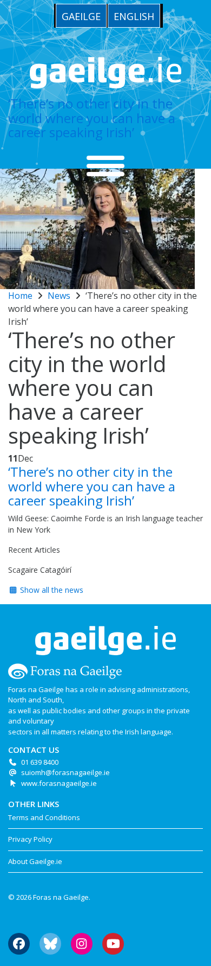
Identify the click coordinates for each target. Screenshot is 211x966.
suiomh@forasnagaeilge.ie (65, 772)
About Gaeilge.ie (35, 861)
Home (20, 296)
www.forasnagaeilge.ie (59, 783)
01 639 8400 (39, 762)
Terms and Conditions (44, 817)
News (59, 296)
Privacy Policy (30, 839)
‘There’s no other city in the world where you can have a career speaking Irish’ (91, 117)
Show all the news (50, 590)
